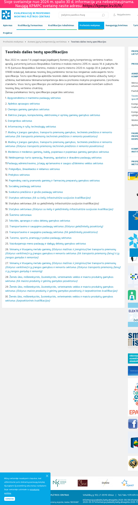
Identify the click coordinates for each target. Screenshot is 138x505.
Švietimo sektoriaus (20, 215)
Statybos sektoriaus (50, 198)
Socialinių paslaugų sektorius (25, 186)
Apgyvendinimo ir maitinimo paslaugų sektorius (34, 98)
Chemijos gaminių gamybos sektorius (28, 109)
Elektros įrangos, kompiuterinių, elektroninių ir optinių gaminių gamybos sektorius (54, 115)
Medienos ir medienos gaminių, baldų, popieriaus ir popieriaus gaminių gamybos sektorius (58, 152)
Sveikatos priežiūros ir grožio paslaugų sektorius (36, 192)
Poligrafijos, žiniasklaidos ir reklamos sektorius (34, 169)
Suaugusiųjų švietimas (117, 25)
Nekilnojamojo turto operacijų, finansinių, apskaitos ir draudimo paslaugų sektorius (55, 158)
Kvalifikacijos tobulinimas (61, 25)
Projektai (7, 33)
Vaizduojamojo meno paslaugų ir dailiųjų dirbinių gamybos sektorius (47, 244)
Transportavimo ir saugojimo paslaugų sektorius (56, 226)
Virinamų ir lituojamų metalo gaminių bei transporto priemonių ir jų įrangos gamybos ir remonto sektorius (62, 253)
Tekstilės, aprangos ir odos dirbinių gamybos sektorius (39, 221)
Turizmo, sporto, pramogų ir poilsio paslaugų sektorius (41, 238)
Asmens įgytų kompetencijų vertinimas (47, 42)
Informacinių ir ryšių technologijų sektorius (32, 127)
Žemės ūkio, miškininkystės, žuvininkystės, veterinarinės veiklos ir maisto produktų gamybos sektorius (59, 279)
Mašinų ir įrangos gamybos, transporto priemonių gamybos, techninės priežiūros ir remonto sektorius (58, 134)
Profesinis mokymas (90, 25)
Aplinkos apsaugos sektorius (24, 104)
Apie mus (7, 25)
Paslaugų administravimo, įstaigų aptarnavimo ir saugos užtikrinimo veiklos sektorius (55, 163)
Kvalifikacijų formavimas (30, 25)
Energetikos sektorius (20, 121)
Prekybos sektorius (19, 175)
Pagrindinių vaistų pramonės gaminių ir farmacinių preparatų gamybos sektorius (54, 181)
